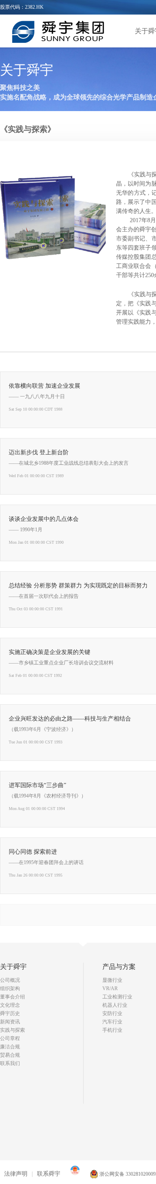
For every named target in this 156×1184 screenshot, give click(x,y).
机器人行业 (114, 1005)
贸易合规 (10, 1055)
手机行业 (112, 1030)
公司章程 (10, 1038)
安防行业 (112, 1013)
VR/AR (110, 988)
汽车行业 (112, 1022)
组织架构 (10, 988)
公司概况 (10, 980)
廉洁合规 (10, 1047)
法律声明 (15, 1174)
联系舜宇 (48, 1174)
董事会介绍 (12, 997)
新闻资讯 (10, 1022)
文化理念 (10, 1005)
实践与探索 (12, 1030)
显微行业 (112, 980)
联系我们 (10, 1063)
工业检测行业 (117, 997)
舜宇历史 (10, 1013)
